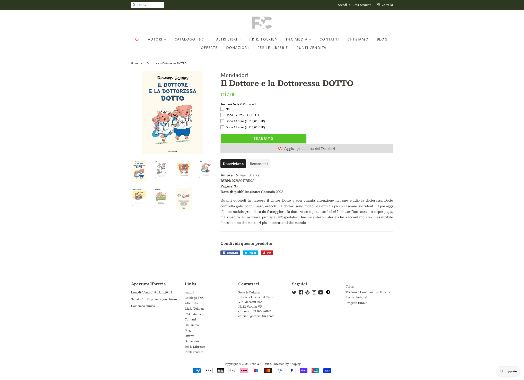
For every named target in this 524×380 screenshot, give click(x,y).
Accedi (342, 5)
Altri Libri (227, 39)
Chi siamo (357, 39)
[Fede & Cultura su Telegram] (328, 293)
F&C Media (297, 39)
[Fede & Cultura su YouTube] (320, 293)
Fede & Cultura (260, 363)
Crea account (361, 5)
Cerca (350, 286)
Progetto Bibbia (356, 302)
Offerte (209, 48)
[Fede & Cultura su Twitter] (294, 293)
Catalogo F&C (190, 39)
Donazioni (237, 48)
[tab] (233, 163)
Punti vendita (311, 48)
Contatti (329, 39)
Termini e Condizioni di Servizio (369, 292)
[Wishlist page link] (137, 39)
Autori (156, 39)
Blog (382, 39)
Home (134, 63)
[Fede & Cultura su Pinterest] (307, 293)
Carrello (387, 5)
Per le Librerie (272, 48)
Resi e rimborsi (356, 297)
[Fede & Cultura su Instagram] (314, 293)
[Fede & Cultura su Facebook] (300, 293)
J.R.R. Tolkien (263, 39)
